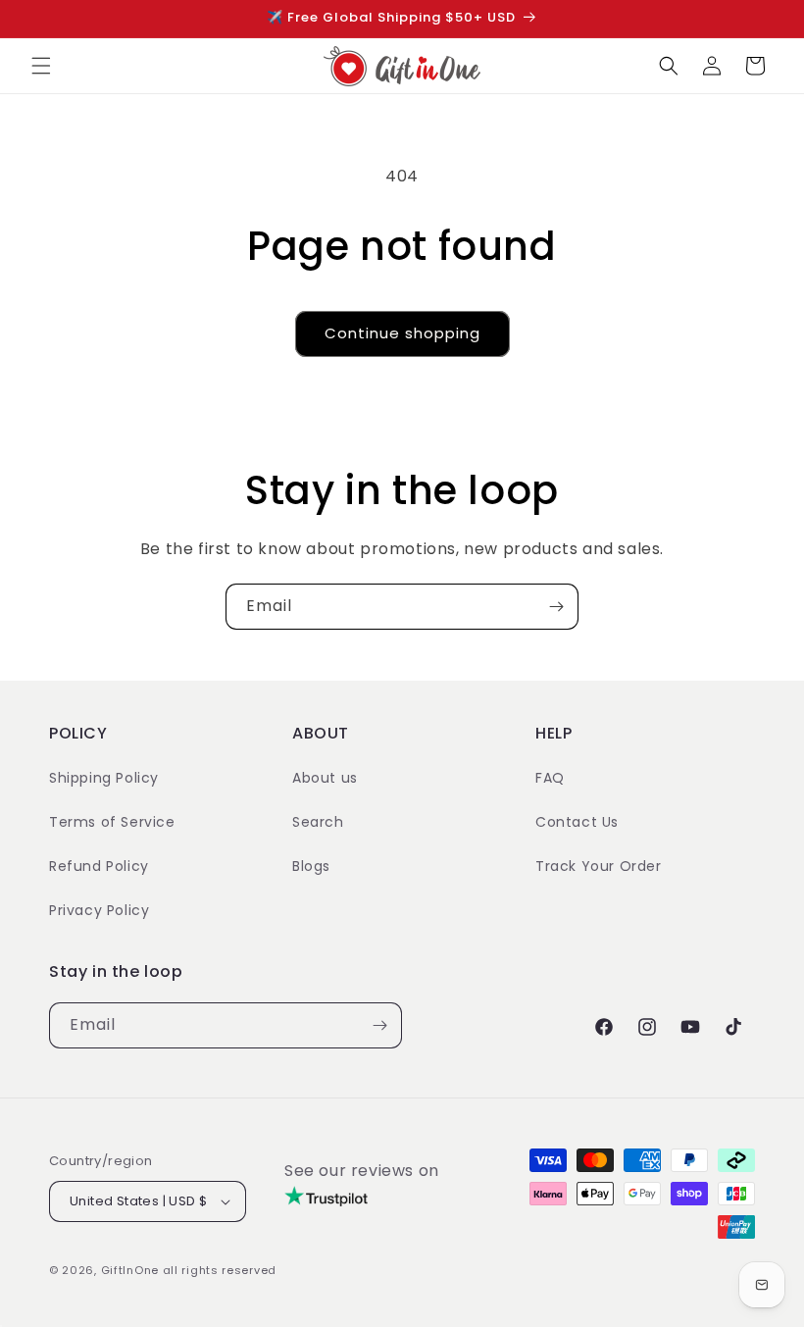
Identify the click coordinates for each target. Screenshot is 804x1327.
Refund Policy (99, 866)
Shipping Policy (104, 778)
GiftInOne (130, 1270)
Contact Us (577, 822)
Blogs (311, 866)
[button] (41, 65)
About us (325, 778)
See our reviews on (361, 1170)
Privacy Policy (99, 910)
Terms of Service (112, 822)
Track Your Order (598, 866)
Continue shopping (402, 333)
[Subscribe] (556, 607)
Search (318, 822)
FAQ (550, 778)
